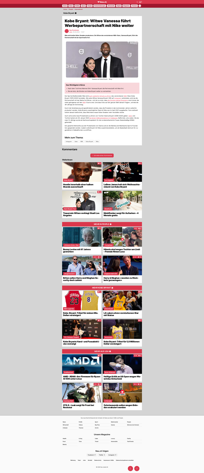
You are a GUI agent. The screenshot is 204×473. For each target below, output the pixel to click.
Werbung (73, 460)
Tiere (80, 441)
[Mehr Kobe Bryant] (102, 288)
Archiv (97, 428)
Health (64, 438)
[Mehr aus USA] (102, 351)
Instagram (117, 98)
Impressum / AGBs (109, 460)
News (64, 422)
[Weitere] (140, 5)
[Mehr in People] (102, 224)
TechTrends (130, 441)
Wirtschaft (66, 425)
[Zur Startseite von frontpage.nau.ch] (102, 2)
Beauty (65, 444)
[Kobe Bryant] (102, 13)
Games (113, 425)
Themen (81, 428)
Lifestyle (65, 428)
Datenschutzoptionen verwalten (125, 460)
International (78, 9)
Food (64, 441)
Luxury (113, 438)
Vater (130, 116)
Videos (81, 425)
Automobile (114, 441)
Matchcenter (114, 422)
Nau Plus (97, 425)
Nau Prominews (74, 30)
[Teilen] (130, 468)
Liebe (96, 438)
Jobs (84, 460)
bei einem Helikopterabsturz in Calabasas (103, 118)
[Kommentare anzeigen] (136, 468)
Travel (96, 441)
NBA (125, 96)
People (71, 9)
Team (79, 460)
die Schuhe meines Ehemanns (118, 100)
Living (80, 438)
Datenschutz (97, 460)
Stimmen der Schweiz (133, 425)
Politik (80, 422)
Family (129, 438)
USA (70, 32)
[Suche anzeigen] (137, 2)
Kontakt (90, 460)
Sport (96, 422)
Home (65, 9)
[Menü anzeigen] (140, 2)
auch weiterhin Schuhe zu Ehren (100, 96)
